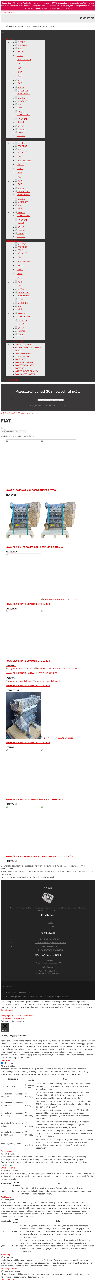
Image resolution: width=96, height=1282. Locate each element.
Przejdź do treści (8, 12)
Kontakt (51, 926)
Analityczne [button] (6, 1197)
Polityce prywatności (50, 939)
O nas (50, 923)
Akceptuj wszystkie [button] (9, 1015)
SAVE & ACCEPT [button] (8, 1280)
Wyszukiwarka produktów (25, 400)
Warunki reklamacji (50, 946)
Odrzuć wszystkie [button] (26, 1015)
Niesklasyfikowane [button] (9, 1268)
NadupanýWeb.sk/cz (61, 997)
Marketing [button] (5, 1254)
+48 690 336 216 (86, 18)
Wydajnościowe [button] (8, 1168)
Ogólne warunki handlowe (50, 950)
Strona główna (9, 413)
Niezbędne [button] (5, 1060)
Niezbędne (8, 1063)
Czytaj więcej (7, 1010)
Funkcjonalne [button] (6, 1151)
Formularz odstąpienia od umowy (50, 943)
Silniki (30, 413)
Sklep (22, 413)
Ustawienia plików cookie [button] (13, 1018)
